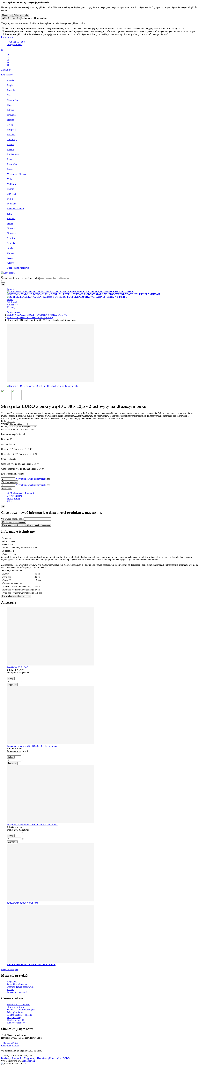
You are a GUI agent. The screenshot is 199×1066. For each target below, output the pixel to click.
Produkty (11, 289)
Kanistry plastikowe (16, 1022)
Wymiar (4, 424)
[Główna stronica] (8, 273)
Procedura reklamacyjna (18, 992)
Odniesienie (12, 302)
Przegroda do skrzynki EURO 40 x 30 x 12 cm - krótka (32, 824)
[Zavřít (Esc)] (3, 506)
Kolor (4, 421)
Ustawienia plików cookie (49, 1058)
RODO (66, 1058)
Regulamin (12, 981)
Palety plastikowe (15, 1012)
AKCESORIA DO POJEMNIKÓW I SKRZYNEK (31, 964)
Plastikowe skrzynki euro (18, 1004)
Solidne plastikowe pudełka (19, 1015)
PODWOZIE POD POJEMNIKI (22, 903)
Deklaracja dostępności (11, 1058)
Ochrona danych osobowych (20, 987)
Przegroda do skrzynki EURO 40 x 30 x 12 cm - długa (32, 746)
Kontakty (11, 307)
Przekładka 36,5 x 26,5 (17, 667)
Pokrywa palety (14, 1017)
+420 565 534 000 (9, 1043)
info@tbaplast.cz (10, 1045)
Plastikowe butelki (15, 1020)
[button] (2, 49)
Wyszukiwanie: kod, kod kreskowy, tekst (20, 278)
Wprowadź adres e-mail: (12, 519)
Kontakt (10, 989)
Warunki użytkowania (17, 984)
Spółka (10, 299)
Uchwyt (5, 426)
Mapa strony (30, 1058)
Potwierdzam (7, 37)
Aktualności (12, 304)
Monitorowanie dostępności (13, 522)
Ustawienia (7, 15)
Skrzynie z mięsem (15, 1007)
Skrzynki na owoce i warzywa (21, 1009)
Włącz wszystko (21, 15)
